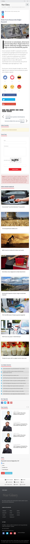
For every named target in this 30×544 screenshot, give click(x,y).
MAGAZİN (4, 512)
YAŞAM (3, 515)
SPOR (11, 512)
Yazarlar (9, 482)
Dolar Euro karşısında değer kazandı (18, 7)
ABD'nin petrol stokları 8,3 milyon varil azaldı (13, 250)
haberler (21, 109)
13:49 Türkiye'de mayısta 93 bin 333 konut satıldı (13, 388)
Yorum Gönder (15, 169)
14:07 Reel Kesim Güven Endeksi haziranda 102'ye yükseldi (15, 378)
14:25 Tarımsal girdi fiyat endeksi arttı (10, 375)
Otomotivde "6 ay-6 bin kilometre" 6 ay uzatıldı (13, 207)
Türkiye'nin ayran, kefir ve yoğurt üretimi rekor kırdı (14, 358)
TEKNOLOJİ (12, 517)
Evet (3, 463)
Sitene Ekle (9, 484)
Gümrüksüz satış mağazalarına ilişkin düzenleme (13, 271)
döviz (17, 109)
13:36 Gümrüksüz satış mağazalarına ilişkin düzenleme (14, 393)
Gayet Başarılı (5, 469)
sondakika (9, 111)
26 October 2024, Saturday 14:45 (13, 11)
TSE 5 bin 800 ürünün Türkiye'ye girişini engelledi (13, 315)
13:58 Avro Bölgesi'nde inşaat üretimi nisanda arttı (13, 385)
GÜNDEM (4, 510)
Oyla (3, 473)
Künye (16, 484)
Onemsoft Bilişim (21, 532)
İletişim (23, 484)
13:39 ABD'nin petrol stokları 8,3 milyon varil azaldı (13, 391)
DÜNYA (18, 510)
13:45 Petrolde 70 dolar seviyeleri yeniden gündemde (14, 380)
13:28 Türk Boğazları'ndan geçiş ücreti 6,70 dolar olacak (14, 383)
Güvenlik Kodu (7, 160)
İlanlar (17, 482)
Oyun (23, 479)
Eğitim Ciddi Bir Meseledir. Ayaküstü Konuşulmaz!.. (19, 413)
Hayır (3, 465)
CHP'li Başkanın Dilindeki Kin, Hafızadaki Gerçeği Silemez (20, 424)
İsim (5, 140)
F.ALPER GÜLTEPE (16, 422)
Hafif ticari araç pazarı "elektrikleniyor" (11, 336)
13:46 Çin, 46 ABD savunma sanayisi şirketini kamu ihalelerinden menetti (13, 372)
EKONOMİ (12, 515)
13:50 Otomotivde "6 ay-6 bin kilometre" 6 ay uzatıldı (14, 368)
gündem (4, 111)
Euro (7, 109)
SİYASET (4, 517)
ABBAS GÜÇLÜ (16, 411)
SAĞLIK (18, 515)
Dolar (4, 109)
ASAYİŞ (18, 512)
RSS (23, 482)
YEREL (11, 510)
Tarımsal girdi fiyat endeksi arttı (9, 228)
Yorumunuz (6, 146)
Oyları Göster (8, 473)
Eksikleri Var (4, 467)
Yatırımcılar (12, 109)
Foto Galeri (9, 479)
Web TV (17, 479)
